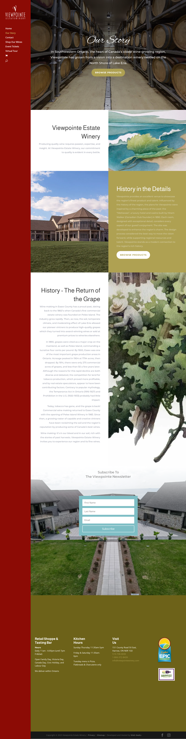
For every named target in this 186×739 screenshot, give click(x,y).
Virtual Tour (11, 51)
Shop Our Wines (13, 42)
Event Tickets (12, 47)
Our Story (10, 33)
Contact (9, 38)
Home (8, 29)
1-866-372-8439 (120, 657)
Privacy (91, 735)
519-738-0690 (119, 654)
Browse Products (108, 72)
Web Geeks (136, 735)
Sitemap (101, 735)
